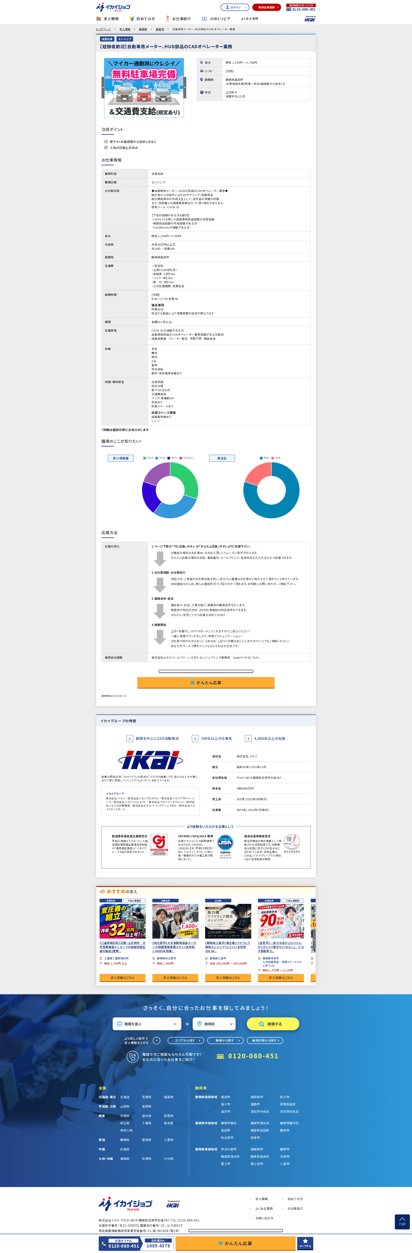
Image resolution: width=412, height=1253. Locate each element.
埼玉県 (125, 1123)
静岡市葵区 (229, 1123)
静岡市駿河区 (289, 1123)
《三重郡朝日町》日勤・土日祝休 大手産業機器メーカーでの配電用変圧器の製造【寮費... (123, 947)
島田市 (160, 29)
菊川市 (225, 1104)
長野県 (146, 1106)
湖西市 (255, 1104)
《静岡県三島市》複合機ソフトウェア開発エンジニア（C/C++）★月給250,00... (227, 947)
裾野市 (284, 1149)
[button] (103, 87)
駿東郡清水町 (230, 1156)
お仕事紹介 (181, 19)
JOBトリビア (220, 19)
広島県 (125, 1149)
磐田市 (225, 1097)
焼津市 (255, 1137)
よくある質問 (249, 18)
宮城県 (146, 1097)
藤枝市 (284, 1130)
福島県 (168, 1097)
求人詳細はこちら (123, 977)
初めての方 (145, 19)
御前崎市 (257, 1097)
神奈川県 (126, 1130)
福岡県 (125, 1158)
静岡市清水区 (260, 1123)
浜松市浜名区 (289, 1111)
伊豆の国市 (229, 1149)
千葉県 (146, 1123)
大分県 (168, 1158)
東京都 (168, 1123)
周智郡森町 (288, 1104)
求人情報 (111, 19)
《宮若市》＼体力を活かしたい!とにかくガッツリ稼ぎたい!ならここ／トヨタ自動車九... (281, 947)
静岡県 (143, 29)
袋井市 (225, 1111)
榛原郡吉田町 (260, 1130)
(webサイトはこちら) (246, 657)
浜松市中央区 (260, 1111)
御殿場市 (257, 1149)
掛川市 (284, 1097)
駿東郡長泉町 (260, 1156)
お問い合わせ (264, 1218)
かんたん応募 (209, 682)
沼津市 (284, 1156)
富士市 (225, 1164)
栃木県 (146, 1116)
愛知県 (146, 1140)
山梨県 (125, 1106)
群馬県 (168, 1116)
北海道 (125, 1097)
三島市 (284, 1164)
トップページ (103, 29)
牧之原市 (227, 1137)
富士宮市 (257, 1164)
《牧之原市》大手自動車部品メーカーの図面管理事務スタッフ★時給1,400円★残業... (174, 947)
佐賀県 (146, 1158)
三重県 (168, 1140)
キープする (305, 1246)
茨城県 (125, 1116)
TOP (402, 1224)
